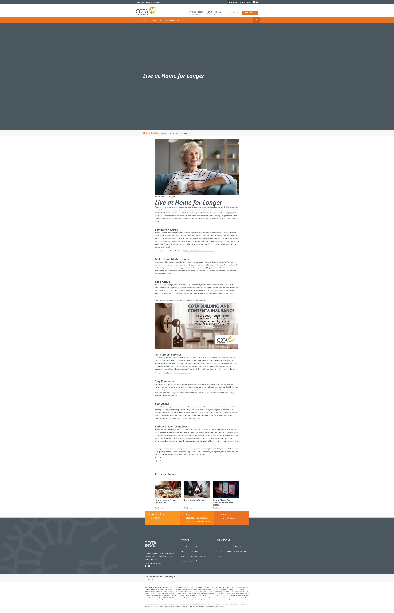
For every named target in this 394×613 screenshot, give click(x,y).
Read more (159, 508)
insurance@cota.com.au (229, 518)
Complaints (194, 551)
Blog (154, 20)
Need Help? (216, 12)
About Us (163, 20)
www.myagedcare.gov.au (182, 373)
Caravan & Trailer (239, 551)
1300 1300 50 (197, 12)
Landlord (228, 551)
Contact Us (174, 20)
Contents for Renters (219, 554)
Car (226, 547)
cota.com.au (155, 604)
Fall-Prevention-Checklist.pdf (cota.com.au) (198, 251)
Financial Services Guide (199, 556)
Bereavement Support (153, 2)
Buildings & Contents (240, 547)
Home (136, 20)
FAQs (182, 551)
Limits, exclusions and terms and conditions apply (218, 595)
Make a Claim (233, 13)
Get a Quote (250, 13)
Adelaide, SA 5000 (157, 518)
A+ (223, 2)
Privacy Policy (140, 2)
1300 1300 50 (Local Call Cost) (197, 518)
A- (225, 2)
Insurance (146, 20)
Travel (218, 547)
